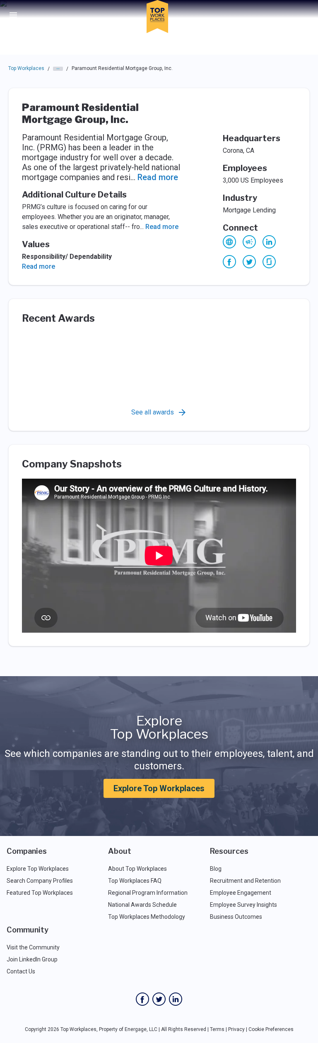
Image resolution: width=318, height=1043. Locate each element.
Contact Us (21, 971)
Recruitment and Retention (245, 880)
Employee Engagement (240, 892)
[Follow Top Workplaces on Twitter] (159, 999)
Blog (216, 868)
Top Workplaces (26, 68)
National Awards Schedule (142, 904)
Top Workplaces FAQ (134, 880)
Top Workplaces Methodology (146, 916)
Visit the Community (33, 947)
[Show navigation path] (58, 69)
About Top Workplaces (137, 868)
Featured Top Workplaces (40, 892)
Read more (157, 177)
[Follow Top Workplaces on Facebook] (142, 999)
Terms (217, 1029)
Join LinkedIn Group (32, 959)
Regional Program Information (148, 892)
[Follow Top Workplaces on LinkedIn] (175, 999)
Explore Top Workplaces (159, 788)
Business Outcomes (236, 916)
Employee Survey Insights (243, 904)
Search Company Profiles (40, 880)
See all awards (152, 412)
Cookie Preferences (271, 1029)
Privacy (236, 1029)
